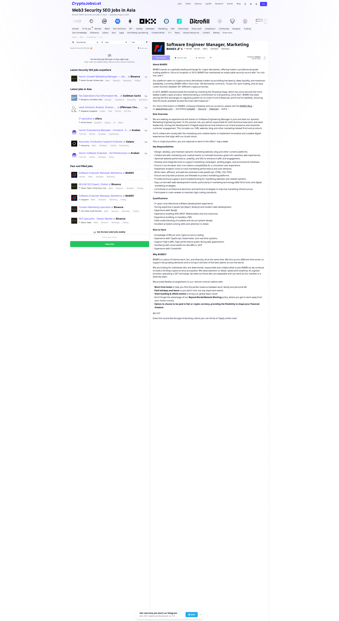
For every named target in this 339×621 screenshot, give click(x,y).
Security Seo (91, 37)
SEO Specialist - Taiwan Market (96, 219)
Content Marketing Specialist (94, 207)
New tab (201, 58)
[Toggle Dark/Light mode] (245, 3)
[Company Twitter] (181, 49)
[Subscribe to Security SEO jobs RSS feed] (91, 48)
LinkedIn (191, 108)
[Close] (200, 615)
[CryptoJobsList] (86, 3)
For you (88, 28)
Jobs (180, 3)
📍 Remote (188, 49)
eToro (98, 119)
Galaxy (130, 142)
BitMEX (129, 173)
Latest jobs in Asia (81, 89)
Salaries (198, 3)
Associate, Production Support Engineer (101, 142)
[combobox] (137, 42)
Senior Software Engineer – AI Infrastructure (103, 153)
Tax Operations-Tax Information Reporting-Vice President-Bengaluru (99, 96)
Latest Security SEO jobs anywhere (90, 69)
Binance (135, 76)
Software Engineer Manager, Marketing (100, 173)
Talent (188, 3)
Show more (227, 32)
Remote (197, 49)
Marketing (225, 49)
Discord (202, 108)
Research (219, 3)
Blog (239, 3)
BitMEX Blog (246, 106)
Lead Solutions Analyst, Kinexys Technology (98, 107)
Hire (263, 4)
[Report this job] (210, 57)
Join (193, 614)
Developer (214, 49)
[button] (126, 42)
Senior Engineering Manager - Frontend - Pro (103, 130)
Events (230, 3)
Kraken (136, 130)
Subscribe (109, 244)
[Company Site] (178, 49)
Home (74, 37)
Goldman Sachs (132, 96)
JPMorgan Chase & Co (130, 107)
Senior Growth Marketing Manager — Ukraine (103, 76)
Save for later (182, 58)
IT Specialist (85, 119)
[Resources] (251, 3)
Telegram (214, 108)
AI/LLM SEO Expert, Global (93, 184)
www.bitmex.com (164, 108)
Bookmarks (144, 48)
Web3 (205, 49)
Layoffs (208, 3)
